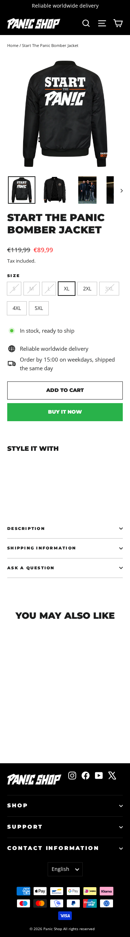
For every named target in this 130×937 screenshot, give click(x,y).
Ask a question (31, 567)
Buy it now (65, 412)
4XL (17, 308)
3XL (109, 288)
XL (66, 288)
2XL (87, 288)
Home (12, 45)
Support (25, 827)
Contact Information (53, 848)
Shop (17, 805)
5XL (39, 308)
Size (13, 275)
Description (26, 528)
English (60, 868)
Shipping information (41, 547)
